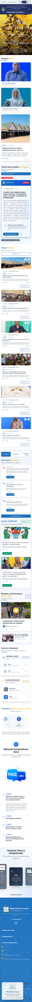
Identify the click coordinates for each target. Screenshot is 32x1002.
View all (28, 596)
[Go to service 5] (16, 894)
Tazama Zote (26, 657)
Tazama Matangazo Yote (16, 516)
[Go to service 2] (12, 894)
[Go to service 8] (21, 894)
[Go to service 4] (15, 894)
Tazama (11, 477)
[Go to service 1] (10, 894)
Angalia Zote (25, 521)
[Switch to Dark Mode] (19, 2)
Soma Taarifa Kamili (10, 234)
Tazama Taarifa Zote (10, 173)
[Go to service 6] (18, 894)
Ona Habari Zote (16, 254)
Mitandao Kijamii (12, 2)
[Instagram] (16, 923)
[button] (16, 802)
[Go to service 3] (13, 894)
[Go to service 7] (19, 894)
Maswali (4, 2)
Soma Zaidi (5, 158)
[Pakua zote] (25, 665)
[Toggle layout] (21, 984)
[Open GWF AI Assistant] (28, 998)
